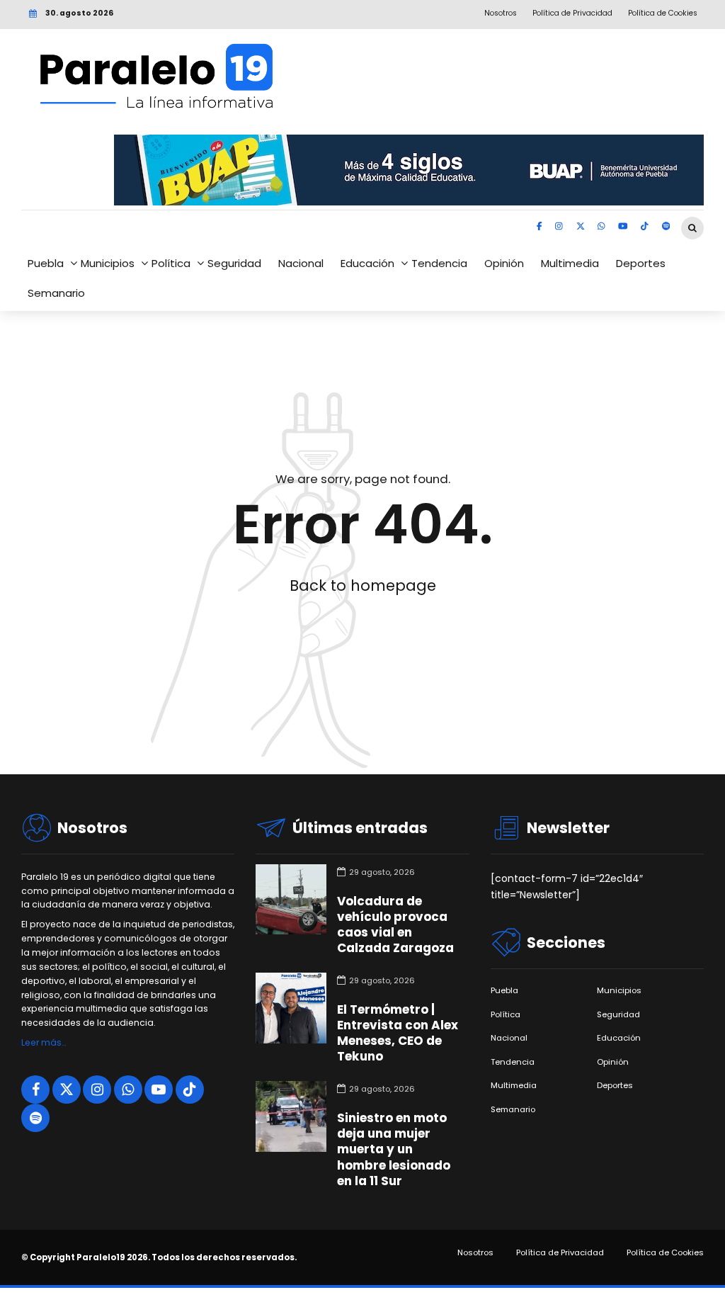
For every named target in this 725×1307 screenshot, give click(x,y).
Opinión (504, 263)
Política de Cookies (665, 1252)
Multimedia (570, 263)
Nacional (301, 263)
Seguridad (234, 263)
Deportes (641, 263)
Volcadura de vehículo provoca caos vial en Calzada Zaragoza (395, 924)
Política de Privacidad (560, 1252)
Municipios (108, 263)
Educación (367, 263)
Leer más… (43, 1042)
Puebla (46, 263)
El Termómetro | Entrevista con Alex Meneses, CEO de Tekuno (397, 1033)
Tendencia (439, 263)
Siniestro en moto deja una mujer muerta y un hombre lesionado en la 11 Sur (393, 1149)
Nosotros (475, 1252)
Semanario (56, 292)
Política (171, 263)
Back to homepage (363, 585)
